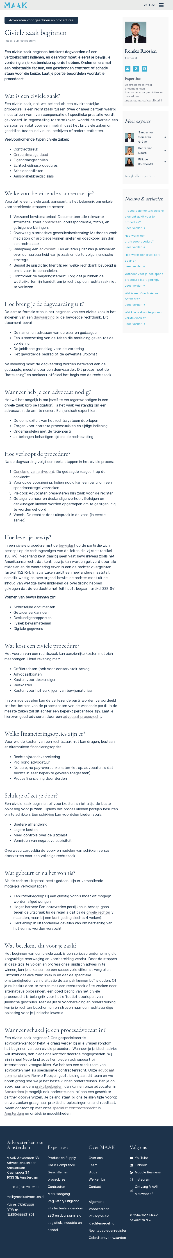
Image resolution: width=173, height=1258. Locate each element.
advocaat (47, 249)
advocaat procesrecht (82, 716)
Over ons (96, 1158)
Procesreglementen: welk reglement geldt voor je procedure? (145, 216)
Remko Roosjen (141, 51)
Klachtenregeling (101, 1223)
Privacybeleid (99, 1216)
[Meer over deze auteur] (135, 32)
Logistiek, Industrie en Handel (143, 100)
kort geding (62, 918)
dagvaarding (44, 317)
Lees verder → (135, 228)
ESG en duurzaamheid (64, 1215)
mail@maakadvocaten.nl (25, 1197)
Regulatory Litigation (64, 1201)
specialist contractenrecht (74, 1108)
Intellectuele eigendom (65, 1208)
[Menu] (163, 5)
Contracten (56, 1186)
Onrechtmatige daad (31, 155)
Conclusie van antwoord (34, 472)
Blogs (93, 1172)
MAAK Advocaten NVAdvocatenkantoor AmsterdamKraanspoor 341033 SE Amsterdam (23, 1167)
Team (93, 1165)
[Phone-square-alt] (136, 69)
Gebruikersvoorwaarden (107, 1238)
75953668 (26, 1205)
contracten (52, 222)
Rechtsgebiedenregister (107, 1230)
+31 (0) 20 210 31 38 (25, 1187)
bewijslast (67, 545)
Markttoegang (59, 1194)
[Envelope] (128, 69)
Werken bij (97, 1179)
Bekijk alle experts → (140, 176)
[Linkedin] (145, 69)
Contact (95, 1186)
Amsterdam (14, 1092)
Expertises (58, 1147)
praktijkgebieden (48, 1086)
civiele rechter (98, 912)
